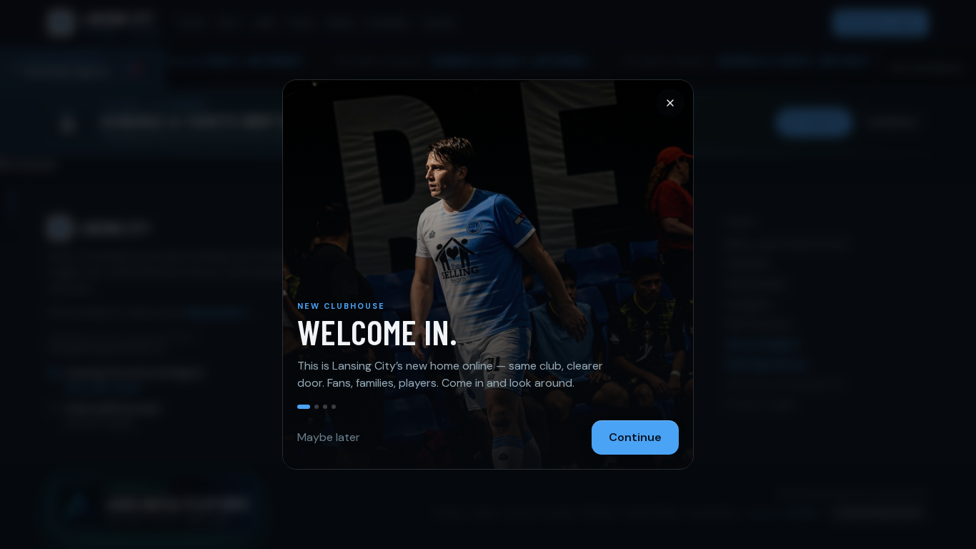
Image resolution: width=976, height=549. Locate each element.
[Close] (670, 103)
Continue (635, 437)
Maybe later (328, 437)
